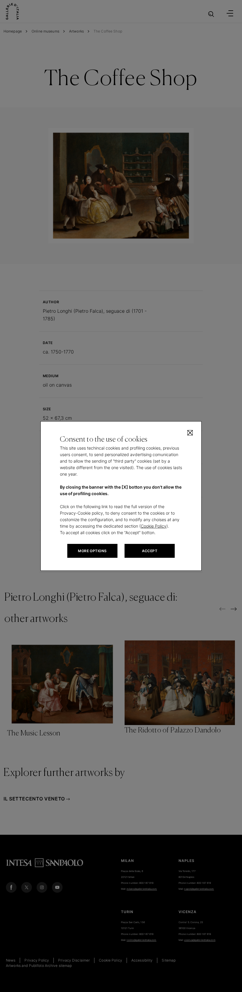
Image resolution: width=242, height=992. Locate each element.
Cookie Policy (153, 526)
